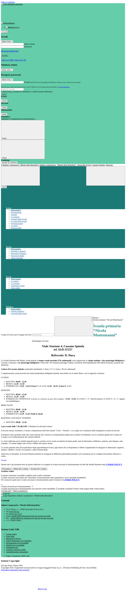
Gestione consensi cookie (16, 550)
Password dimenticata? (10, 51)
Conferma (13, 163)
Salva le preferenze (20, 491)
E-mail (26, 82)
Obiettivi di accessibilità (15, 545)
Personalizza (6, 469)
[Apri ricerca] (105, 176)
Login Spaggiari (64, 87)
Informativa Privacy (13, 539)
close (4, 187)
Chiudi (4, 101)
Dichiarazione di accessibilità (17, 543)
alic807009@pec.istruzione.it (32, 518)
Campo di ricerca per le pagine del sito (16, 335)
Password (28, 47)
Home (95, 318)
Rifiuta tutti (21, 469)
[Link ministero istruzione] (12, 4)
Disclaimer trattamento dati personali (15, 570)
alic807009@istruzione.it (30, 516)
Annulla (4, 163)
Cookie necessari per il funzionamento (16, 486)
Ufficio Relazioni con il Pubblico (19, 541)
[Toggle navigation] (20, 176)
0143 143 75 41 (15, 514)
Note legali (10, 536)
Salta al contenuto (8, 2)
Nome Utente (29, 44)
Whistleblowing (12, 547)
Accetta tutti (38, 469)
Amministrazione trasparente (17, 552)
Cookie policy (11, 534)
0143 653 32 (14, 512)
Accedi (4, 32)
